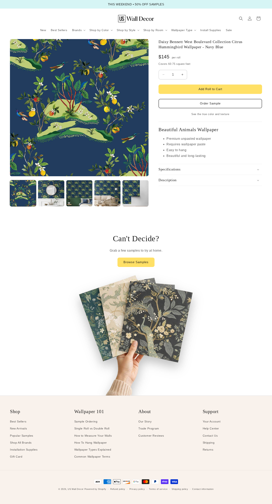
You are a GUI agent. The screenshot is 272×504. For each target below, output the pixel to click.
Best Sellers (18, 421)
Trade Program (148, 428)
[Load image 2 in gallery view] (51, 193)
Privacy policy (137, 489)
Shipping (209, 442)
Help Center (211, 428)
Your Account (212, 421)
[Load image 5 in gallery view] (135, 193)
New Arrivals (18, 428)
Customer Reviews (151, 435)
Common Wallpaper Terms (92, 456)
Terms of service (158, 489)
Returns (208, 449)
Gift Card (16, 456)
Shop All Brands (21, 442)
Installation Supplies (24, 449)
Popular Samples (21, 435)
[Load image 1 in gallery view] (23, 193)
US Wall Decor (76, 489)
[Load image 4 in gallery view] (107, 193)
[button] (78, 30)
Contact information (202, 489)
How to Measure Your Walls (93, 435)
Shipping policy (180, 489)
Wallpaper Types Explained (92, 449)
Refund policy (117, 489)
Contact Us (210, 435)
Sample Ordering (86, 421)
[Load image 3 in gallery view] (79, 193)
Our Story (145, 421)
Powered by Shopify (95, 489)
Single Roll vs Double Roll (92, 428)
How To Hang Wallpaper (90, 442)
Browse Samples (136, 262)
